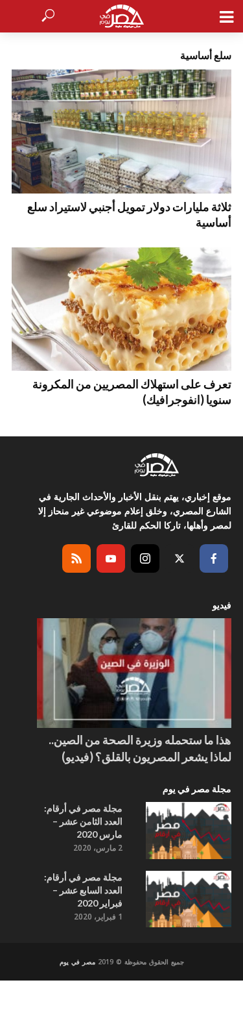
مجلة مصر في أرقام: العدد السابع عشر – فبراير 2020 (83, 889)
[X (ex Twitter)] (179, 558)
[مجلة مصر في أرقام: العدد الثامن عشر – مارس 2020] (188, 830)
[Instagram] (145, 558)
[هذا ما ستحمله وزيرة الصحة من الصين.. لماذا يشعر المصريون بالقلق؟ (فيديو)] (134, 673)
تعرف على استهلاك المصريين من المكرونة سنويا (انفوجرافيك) (131, 391)
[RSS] (76, 558)
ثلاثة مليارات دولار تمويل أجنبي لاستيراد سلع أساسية (129, 214)
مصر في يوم (77, 961)
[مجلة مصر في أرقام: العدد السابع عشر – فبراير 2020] (188, 899)
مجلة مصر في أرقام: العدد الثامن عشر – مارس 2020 (83, 821)
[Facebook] (214, 558)
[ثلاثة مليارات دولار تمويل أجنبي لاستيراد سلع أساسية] (121, 131)
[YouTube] (111, 558)
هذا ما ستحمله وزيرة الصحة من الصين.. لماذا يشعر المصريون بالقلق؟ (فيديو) (140, 748)
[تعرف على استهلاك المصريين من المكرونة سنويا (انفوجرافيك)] (121, 309)
